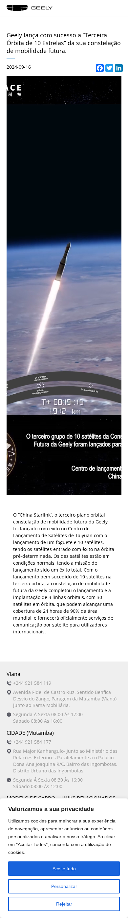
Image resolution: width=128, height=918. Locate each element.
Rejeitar (64, 904)
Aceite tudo (64, 868)
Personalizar (64, 886)
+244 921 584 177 (32, 742)
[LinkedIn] (117, 67)
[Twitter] (108, 67)
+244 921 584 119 (32, 683)
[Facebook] (98, 67)
